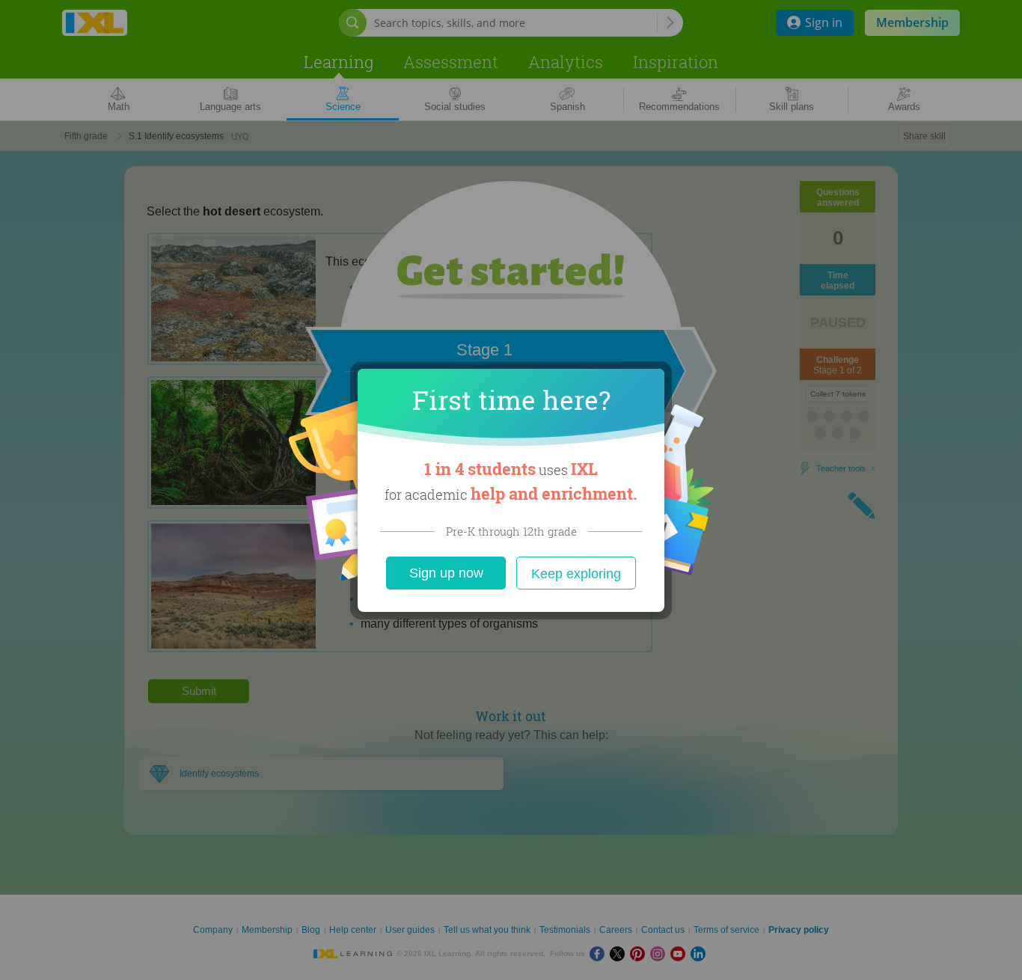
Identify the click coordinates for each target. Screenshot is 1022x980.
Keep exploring (576, 573)
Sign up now (446, 573)
